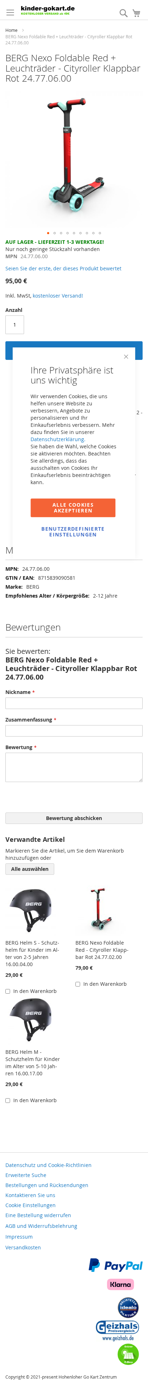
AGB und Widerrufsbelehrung (41, 1225)
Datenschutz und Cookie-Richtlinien (48, 1165)
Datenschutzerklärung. (58, 439)
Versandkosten (23, 1247)
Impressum (19, 1236)
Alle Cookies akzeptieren (73, 507)
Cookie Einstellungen (30, 1205)
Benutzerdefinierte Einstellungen (73, 531)
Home (11, 30)
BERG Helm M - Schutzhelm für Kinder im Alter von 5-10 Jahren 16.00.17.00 (32, 1062)
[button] (48, 233)
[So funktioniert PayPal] (116, 1270)
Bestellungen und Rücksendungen (46, 1185)
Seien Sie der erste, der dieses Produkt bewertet (63, 268)
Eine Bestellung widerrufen (38, 1215)
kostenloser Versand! (58, 295)
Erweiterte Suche (25, 1175)
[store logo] (54, 10)
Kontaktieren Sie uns (30, 1195)
